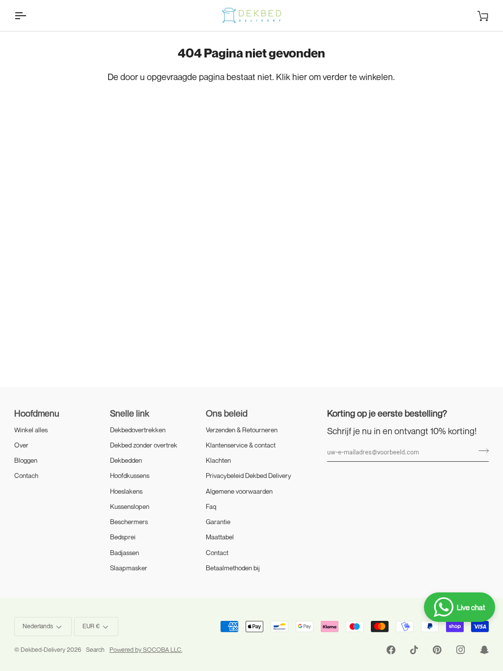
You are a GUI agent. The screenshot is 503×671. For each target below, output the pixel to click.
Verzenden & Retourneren (242, 430)
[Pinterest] (437, 649)
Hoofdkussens (129, 475)
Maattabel (220, 537)
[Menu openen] (29, 15)
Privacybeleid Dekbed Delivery (248, 475)
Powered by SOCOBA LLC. (146, 649)
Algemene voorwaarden (239, 491)
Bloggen (25, 460)
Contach (26, 475)
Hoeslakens (126, 491)
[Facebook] (391, 649)
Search (95, 649)
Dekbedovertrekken (138, 430)
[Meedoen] (481, 450)
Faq (211, 506)
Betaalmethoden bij (233, 568)
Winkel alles (31, 430)
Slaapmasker (128, 568)
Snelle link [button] (129, 413)
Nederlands (38, 626)
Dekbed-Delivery (44, 649)
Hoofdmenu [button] (36, 413)
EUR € (91, 626)
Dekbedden (126, 460)
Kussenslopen (129, 506)
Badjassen (124, 553)
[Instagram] (460, 649)
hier (299, 76)
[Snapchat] (484, 649)
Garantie (218, 522)
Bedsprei (123, 537)
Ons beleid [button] (227, 413)
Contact (217, 553)
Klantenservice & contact (241, 445)
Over (21, 445)
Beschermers (129, 522)
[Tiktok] (414, 649)
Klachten (218, 460)
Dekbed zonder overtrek (143, 445)
